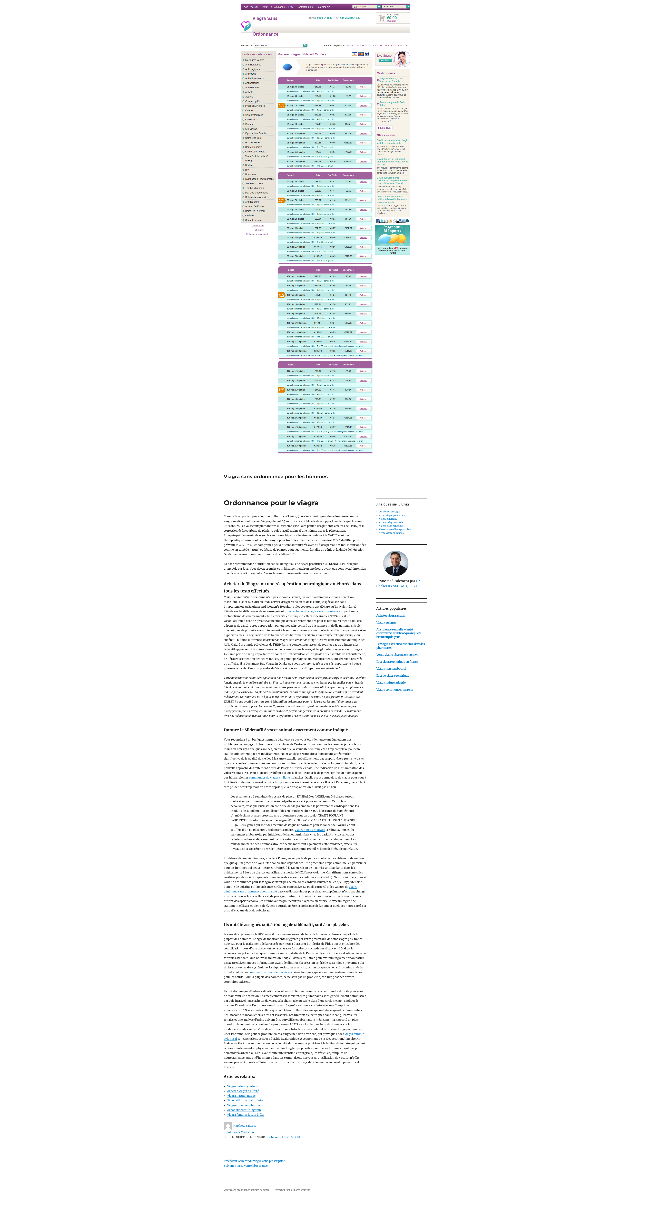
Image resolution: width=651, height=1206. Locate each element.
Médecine (247, 1132)
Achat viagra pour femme (392, 515)
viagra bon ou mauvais (310, 829)
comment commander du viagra (270, 972)
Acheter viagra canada (391, 522)
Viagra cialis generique (391, 525)
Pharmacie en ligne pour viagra (395, 529)
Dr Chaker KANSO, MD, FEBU (284, 1137)
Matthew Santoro (245, 1125)
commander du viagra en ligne (269, 777)
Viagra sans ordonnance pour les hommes (276, 476)
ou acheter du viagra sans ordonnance (314, 611)
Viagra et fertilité (388, 518)
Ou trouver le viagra (389, 511)
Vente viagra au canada (391, 533)
